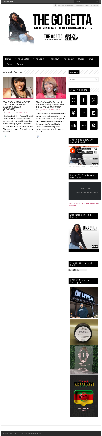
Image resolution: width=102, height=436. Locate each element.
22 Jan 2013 (42, 110)
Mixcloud (72, 205)
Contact (20, 64)
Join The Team (8, 1)
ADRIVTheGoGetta (74, 166)
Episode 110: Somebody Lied (89, 166)
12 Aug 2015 (10, 112)
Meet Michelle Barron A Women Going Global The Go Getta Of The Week (50, 105)
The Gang (38, 59)
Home (8, 59)
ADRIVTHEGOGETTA (76, 203)
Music (81, 59)
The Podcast (68, 59)
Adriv (20, 112)
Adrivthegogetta (92, 203)
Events (9, 64)
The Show (53, 59)
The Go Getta (22, 59)
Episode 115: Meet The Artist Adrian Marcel (85, 5)
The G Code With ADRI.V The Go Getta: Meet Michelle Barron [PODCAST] (16, 106)
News (90, 59)
